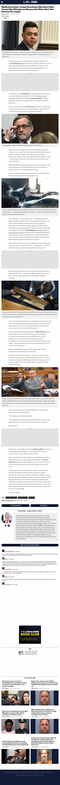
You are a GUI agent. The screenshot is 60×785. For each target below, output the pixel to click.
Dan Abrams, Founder (39, 775)
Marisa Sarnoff (6, 716)
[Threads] (21, 500)
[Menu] (2, 2)
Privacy (35, 772)
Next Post (43, 505)
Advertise (23, 772)
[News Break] (26, 500)
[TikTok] (18, 500)
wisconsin (31, 497)
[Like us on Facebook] (16, 500)
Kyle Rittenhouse (22, 497)
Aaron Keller (5, 14)
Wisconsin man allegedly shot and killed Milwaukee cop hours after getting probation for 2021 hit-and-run (15, 712)
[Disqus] (30, 567)
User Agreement (50, 772)
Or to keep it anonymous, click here (31, 653)
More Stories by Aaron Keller (30, 545)
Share (5, 18)
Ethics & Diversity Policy (21, 775)
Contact (30, 775)
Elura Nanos (5, 746)
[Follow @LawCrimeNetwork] (23, 500)
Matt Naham (5, 688)
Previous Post (16, 505)
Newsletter (29, 772)
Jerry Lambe (34, 688)
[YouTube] (15, 500)
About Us (17, 772)
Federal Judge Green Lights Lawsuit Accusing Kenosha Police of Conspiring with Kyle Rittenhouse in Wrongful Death (15, 743)
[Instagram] (20, 500)
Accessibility (41, 772)
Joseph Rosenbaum (11, 497)
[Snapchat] (24, 500)
